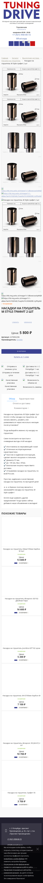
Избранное (28, 322)
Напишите (21, 29)
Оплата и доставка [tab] (21, 403)
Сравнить (15, 322)
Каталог (15, 58)
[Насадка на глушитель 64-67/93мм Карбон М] (21, 678)
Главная (4, 58)
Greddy (20, 340)
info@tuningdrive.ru (15, 845)
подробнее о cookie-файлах (14, 859)
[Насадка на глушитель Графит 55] (21, 775)
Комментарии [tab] (21, 408)
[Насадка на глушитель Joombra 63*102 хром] (21, 630)
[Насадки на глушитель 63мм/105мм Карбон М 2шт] (21, 531)
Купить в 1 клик (21, 357)
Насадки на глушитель (10, 61)
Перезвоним (21, 27)
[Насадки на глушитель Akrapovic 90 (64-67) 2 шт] (21, 725)
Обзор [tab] (12, 398)
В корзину (21, 351)
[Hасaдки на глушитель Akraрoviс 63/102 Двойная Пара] (21, 581)
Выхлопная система (31, 58)
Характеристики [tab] (26, 398)
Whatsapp (21, 38)
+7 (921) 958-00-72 (21, 34)
